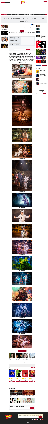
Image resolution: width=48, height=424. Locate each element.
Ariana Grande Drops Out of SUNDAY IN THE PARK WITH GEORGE (4, 28)
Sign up (45, 93)
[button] (46, 14)
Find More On (21, 384)
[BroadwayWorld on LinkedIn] (37, 419)
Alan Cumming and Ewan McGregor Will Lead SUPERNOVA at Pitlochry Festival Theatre (4, 41)
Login (43, 14)
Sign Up (22, 30)
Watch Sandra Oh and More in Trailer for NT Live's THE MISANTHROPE (43, 26)
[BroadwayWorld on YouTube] (42, 419)
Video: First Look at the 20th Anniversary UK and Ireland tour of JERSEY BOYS (14, 40)
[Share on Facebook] (31, 24)
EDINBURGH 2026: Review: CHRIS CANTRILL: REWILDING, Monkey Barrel (14, 44)
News (13, 14)
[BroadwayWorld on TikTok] (39, 419)
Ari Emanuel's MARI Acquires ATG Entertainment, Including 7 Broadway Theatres (4, 34)
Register (40, 14)
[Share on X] (32, 24)
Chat (20, 14)
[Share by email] (34, 24)
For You (12, 352)
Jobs (22, 14)
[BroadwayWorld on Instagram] (36, 419)
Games (30, 14)
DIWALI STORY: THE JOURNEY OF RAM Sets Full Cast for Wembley (14, 38)
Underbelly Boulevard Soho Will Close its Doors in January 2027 (4, 47)
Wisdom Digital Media (32, 422)
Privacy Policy (41, 422)
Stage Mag (32, 14)
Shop (27, 14)
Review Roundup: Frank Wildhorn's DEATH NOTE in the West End (14, 42)
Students (25, 14)
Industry (18, 14)
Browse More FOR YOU (41, 86)
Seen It (12, 380)
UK (27, 2)
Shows (16, 14)
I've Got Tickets (12, 381)
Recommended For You (38, 68)
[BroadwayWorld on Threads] (40, 419)
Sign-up (42, 1)
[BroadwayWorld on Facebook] (34, 419)
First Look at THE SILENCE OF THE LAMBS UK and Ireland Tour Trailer (43, 29)
